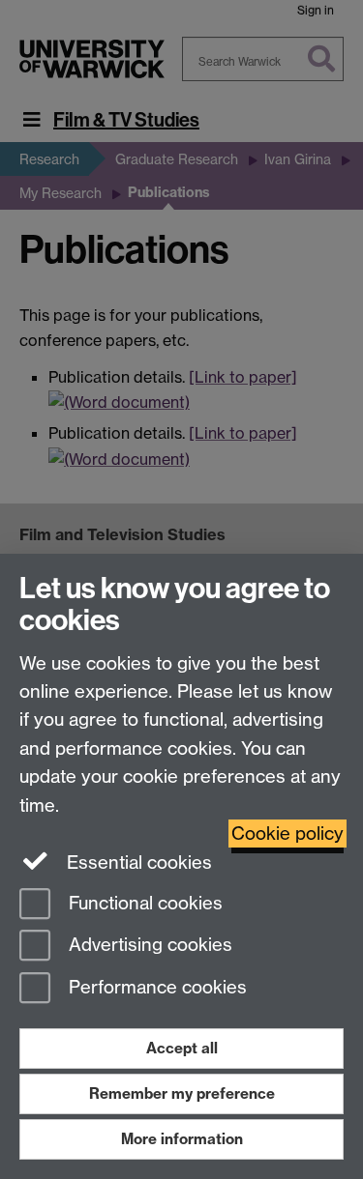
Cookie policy (287, 833)
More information (182, 1139)
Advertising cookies (148, 946)
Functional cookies (143, 903)
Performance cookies (155, 988)
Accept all (182, 1048)
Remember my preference (182, 1093)
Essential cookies (137, 862)
